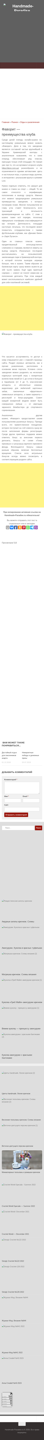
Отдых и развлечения (29, 122)
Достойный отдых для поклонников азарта (9, 755)
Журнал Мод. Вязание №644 (14, 1321)
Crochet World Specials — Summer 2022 (18, 1206)
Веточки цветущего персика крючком (17, 1146)
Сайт (6, 805)
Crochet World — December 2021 (15, 1234)
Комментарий (10, 780)
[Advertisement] (22, 42)
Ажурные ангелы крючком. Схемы (18, 921)
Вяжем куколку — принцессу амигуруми (21, 1028)
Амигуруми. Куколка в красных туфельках (22, 948)
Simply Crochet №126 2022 (13, 1292)
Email (25, 796)
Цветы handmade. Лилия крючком (16, 1093)
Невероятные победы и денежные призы (30, 755)
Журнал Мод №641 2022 (12, 1352)
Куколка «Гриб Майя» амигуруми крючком (22, 1002)
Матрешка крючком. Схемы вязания (19, 974)
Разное (14, 122)
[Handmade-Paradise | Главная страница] (22, 7)
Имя (6, 796)
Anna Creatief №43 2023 (12, 1383)
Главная (5, 122)
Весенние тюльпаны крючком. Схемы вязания (21, 1120)
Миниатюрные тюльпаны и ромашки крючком (21, 1172)
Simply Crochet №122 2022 (13, 1261)
